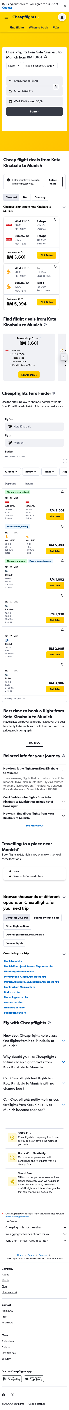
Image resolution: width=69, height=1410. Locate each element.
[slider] (65, 461)
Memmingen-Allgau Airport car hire (25, 976)
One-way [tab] (40, 197)
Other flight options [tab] (17, 926)
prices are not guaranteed (17, 1216)
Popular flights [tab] (14, 943)
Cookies (7, 7)
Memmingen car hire (16, 997)
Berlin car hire (12, 992)
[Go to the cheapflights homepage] (26, 17)
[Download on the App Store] (34, 1378)
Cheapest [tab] (11, 197)
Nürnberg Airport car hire (19, 971)
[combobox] (38, 426)
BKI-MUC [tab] (34, 742)
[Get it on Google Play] (12, 1378)
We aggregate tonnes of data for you (28, 1234)
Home (20, 1255)
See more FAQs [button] (34, 825)
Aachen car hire (13, 1002)
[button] (65, 6)
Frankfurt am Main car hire (19, 986)
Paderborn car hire (15, 1012)
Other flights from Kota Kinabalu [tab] (25, 934)
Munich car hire (13, 961)
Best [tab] (25, 197)
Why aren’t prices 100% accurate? (27, 1240)
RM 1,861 (34, 57)
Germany (43, 1255)
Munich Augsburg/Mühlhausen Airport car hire (31, 981)
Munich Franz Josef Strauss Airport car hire (28, 966)
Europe (31, 1255)
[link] (29, 374)
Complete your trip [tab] (17, 917)
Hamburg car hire (14, 1007)
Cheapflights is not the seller (23, 1227)
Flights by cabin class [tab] (46, 917)
